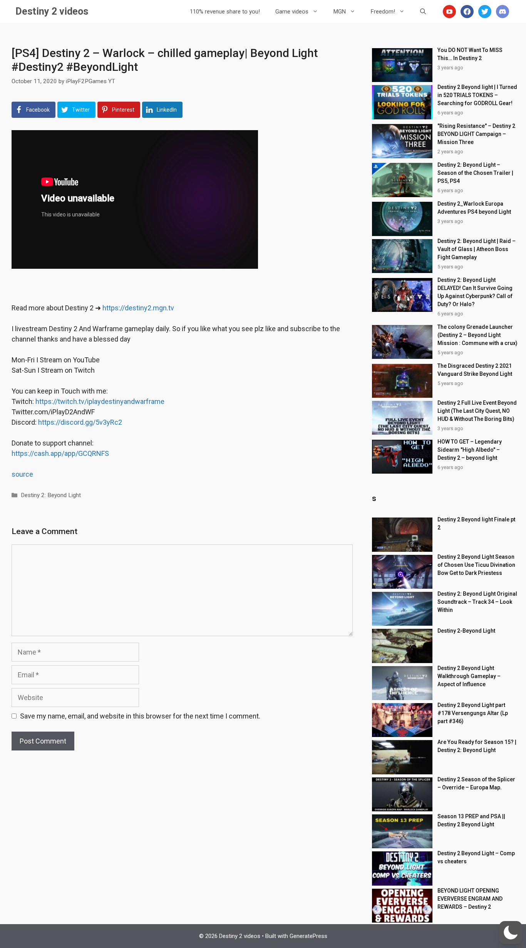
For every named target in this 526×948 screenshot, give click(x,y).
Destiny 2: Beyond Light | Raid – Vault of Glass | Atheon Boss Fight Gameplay (476, 249)
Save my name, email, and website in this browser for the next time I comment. (140, 716)
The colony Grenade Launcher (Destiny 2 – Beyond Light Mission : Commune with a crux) (477, 335)
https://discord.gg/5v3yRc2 (80, 422)
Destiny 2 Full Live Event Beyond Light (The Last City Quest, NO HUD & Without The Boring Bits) (477, 411)
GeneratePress (308, 936)
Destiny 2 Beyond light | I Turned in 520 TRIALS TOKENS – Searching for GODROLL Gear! (477, 95)
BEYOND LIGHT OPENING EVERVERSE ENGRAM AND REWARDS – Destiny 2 (470, 899)
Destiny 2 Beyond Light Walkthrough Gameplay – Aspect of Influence (469, 676)
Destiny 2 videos (51, 11)
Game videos (291, 11)
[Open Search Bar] (423, 11)
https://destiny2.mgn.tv (138, 308)
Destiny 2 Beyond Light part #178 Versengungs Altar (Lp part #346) (472, 713)
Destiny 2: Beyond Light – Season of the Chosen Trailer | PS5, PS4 (475, 173)
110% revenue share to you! (225, 11)
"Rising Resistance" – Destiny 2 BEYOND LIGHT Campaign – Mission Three (476, 134)
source (22, 474)
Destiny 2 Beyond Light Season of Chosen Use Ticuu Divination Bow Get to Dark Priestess (476, 565)
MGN (339, 11)
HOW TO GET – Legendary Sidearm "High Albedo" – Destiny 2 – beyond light (469, 450)
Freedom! (383, 11)
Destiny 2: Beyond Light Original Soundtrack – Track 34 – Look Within (477, 602)
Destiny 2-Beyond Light (466, 631)
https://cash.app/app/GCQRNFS (60, 453)
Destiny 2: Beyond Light (51, 495)
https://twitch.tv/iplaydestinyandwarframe (99, 401)
